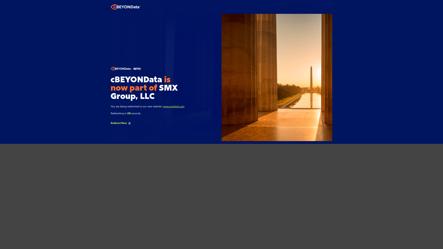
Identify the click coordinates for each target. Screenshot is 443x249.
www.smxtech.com (173, 106)
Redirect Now (119, 123)
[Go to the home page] (125, 7)
